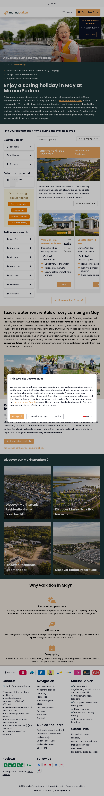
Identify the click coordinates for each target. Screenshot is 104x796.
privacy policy (21, 402)
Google (32, 402)
